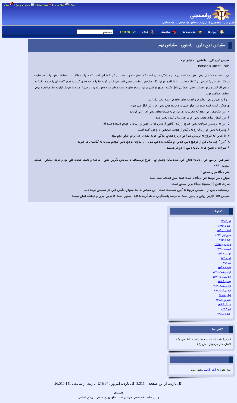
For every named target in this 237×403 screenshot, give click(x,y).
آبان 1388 (225, 295)
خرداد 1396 (224, 226)
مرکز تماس (59, 5)
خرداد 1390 (224, 267)
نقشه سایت (42, 5)
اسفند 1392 (224, 249)
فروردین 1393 (223, 244)
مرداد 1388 (224, 304)
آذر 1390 (226, 258)
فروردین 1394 (223, 235)
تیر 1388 (226, 309)
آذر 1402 (226, 221)
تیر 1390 (226, 263)
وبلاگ (6, 5)
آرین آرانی (209, 370)
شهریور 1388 (223, 300)
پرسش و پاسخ (23, 5)
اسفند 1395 (224, 230)
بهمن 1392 (224, 253)
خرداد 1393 (224, 239)
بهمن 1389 (224, 281)
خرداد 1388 (224, 314)
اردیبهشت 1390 (222, 272)
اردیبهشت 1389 (221, 286)
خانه (73, 5)
